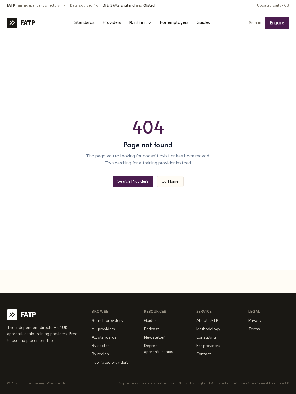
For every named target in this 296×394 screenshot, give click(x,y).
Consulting (206, 337)
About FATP (207, 320)
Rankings (138, 23)
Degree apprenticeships (158, 348)
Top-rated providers (110, 362)
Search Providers (133, 181)
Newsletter (154, 337)
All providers (103, 329)
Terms (254, 329)
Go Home (170, 181)
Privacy (254, 320)
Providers (112, 22)
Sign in (255, 22)
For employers (174, 22)
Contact (203, 354)
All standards (104, 337)
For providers (208, 345)
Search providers (107, 320)
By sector (100, 345)
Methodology (208, 329)
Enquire (277, 23)
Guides (203, 22)
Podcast (151, 329)
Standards (84, 22)
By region (100, 354)
